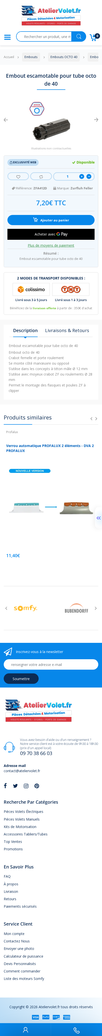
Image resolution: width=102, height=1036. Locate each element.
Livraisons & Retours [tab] (67, 330)
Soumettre (21, 678)
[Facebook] (5, 786)
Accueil (9, 57)
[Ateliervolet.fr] (51, 17)
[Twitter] (15, 786)
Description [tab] (25, 330)
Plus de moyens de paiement (51, 245)
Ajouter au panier (54, 220)
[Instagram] (26, 786)
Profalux (12, 432)
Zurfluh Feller (82, 188)
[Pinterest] (36, 786)
